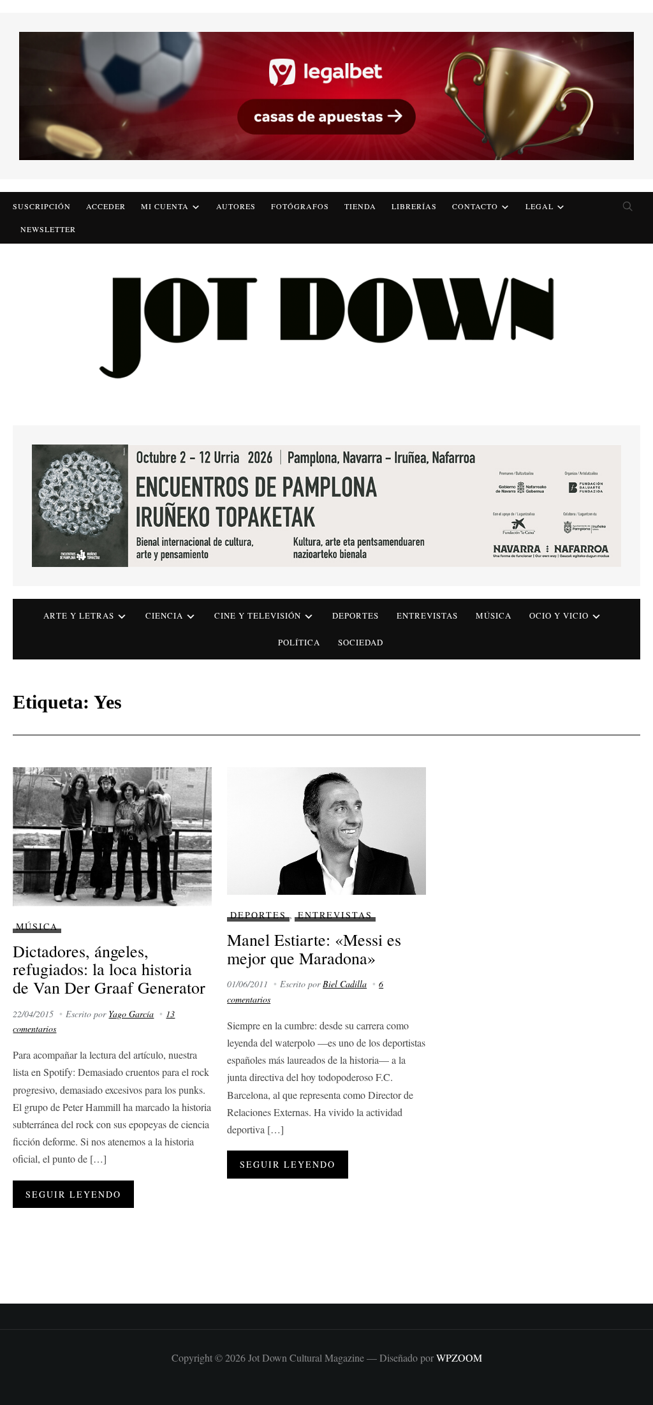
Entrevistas (427, 615)
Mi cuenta (165, 206)
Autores (236, 206)
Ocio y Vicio (559, 615)
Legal (539, 206)
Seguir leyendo (73, 1194)
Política (299, 642)
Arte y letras (78, 615)
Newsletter (48, 229)
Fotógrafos (300, 206)
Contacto (475, 206)
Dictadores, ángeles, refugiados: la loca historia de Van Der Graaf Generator (109, 969)
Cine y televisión (257, 615)
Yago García (131, 1014)
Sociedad (360, 642)
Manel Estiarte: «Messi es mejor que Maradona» (314, 949)
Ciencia (164, 615)
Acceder (106, 206)
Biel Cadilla (345, 984)
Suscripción (42, 206)
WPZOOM (459, 1357)
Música (493, 615)
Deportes (355, 615)
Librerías (414, 206)
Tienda (360, 206)
